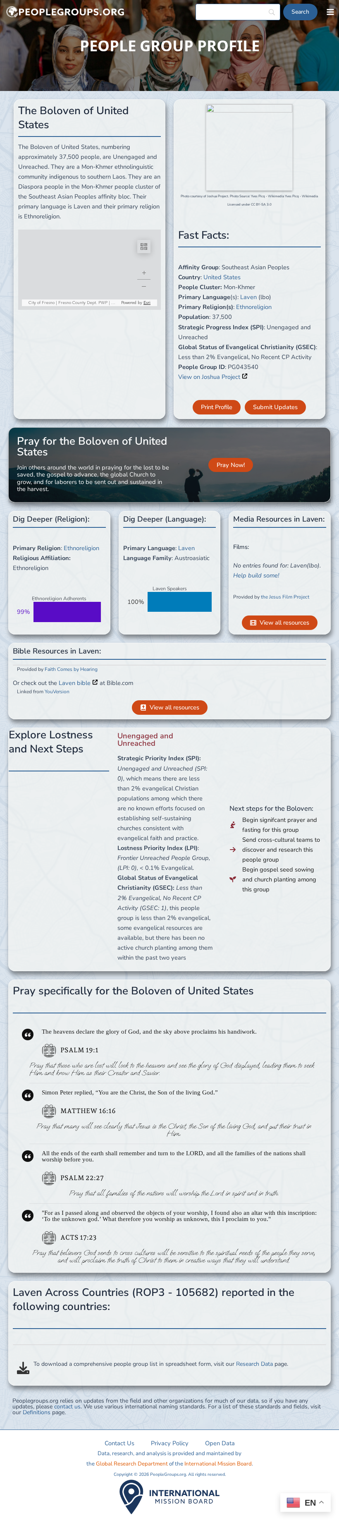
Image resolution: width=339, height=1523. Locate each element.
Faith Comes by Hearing (71, 669)
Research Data (254, 1364)
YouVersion (57, 691)
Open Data (220, 1443)
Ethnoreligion (254, 307)
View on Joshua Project (210, 377)
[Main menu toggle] (330, 12)
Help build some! (256, 575)
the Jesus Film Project (285, 597)
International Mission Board (218, 1464)
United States (222, 277)
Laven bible (75, 683)
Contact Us (119, 1443)
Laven (248, 297)
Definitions (36, 1412)
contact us (67, 1406)
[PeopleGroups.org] (65, 12)
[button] (217, 407)
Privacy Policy (170, 1443)
